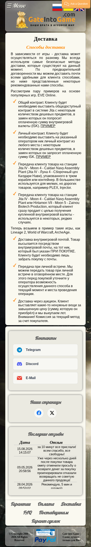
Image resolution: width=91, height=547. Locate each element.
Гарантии (20, 504)
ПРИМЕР (48, 126)
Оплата (45, 504)
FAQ (27, 512)
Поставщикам (53, 512)
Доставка (71, 504)
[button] (76, 4)
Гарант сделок (45, 521)
